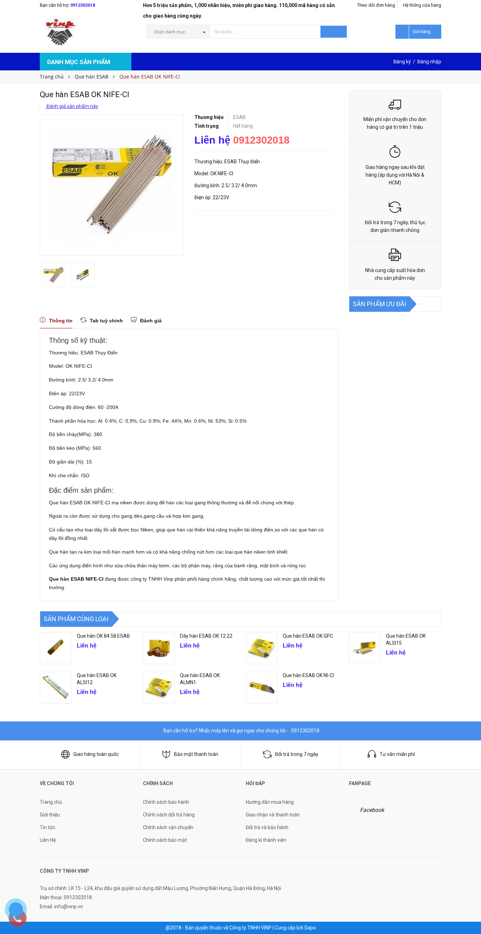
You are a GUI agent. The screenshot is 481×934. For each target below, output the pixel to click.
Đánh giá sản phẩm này (71, 106)
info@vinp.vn (68, 906)
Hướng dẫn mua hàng (270, 802)
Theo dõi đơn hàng (376, 5)
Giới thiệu (50, 815)
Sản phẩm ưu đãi (379, 304)
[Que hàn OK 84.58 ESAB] (55, 648)
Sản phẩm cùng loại (76, 619)
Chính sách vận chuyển (168, 827)
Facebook (372, 810)
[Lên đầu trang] (469, 888)
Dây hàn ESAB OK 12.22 (206, 636)
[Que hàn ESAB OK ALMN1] (159, 687)
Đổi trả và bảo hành (267, 827)
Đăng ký (402, 61)
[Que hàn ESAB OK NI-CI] (261, 687)
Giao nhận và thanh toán (273, 815)
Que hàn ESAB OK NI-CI (308, 675)
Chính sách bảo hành (166, 802)
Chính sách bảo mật (165, 840)
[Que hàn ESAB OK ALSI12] (55, 687)
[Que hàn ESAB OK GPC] (261, 648)
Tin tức (47, 827)
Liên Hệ (48, 840)
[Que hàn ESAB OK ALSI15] (365, 648)
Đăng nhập (429, 61)
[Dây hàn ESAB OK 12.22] (159, 648)
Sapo (310, 927)
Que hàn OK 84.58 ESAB (103, 636)
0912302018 (82, 5)
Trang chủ (51, 802)
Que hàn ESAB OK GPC (308, 636)
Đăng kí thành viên (266, 840)
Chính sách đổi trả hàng (169, 815)
